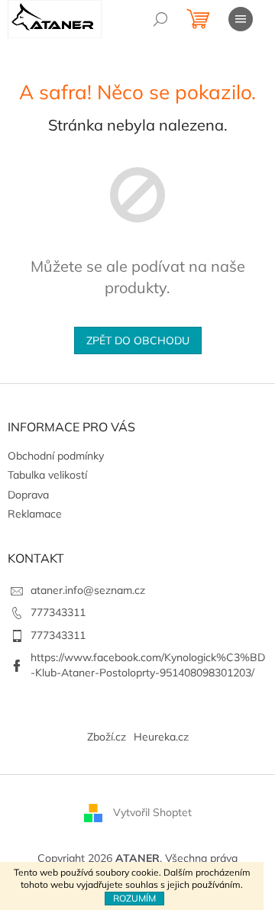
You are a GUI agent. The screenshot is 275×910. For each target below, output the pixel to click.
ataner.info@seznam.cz (88, 590)
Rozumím (134, 898)
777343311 (58, 612)
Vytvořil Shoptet (152, 812)
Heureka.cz (161, 737)
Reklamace (35, 514)
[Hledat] (160, 19)
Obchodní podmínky (56, 456)
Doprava (28, 495)
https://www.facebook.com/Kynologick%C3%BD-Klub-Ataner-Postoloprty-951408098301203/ (148, 664)
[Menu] (240, 19)
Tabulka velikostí (47, 475)
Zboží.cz (106, 737)
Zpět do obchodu (137, 340)
